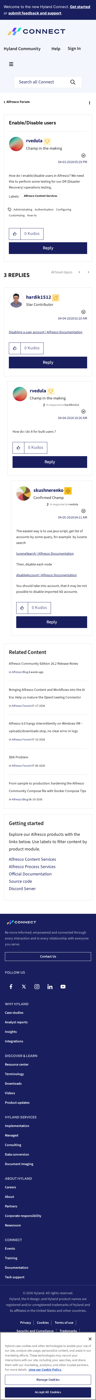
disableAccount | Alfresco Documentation (46, 575)
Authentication (44, 210)
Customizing (17, 215)
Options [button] (89, 102)
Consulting (13, 1145)
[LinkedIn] (50, 986)
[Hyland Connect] (36, 31)
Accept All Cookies (48, 1392)
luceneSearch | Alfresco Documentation (45, 553)
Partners (11, 1206)
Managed (11, 1135)
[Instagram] (37, 986)
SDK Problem (18, 757)
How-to (32, 215)
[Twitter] (24, 986)
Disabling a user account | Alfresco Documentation (45, 332)
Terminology (14, 1074)
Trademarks (68, 1331)
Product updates (17, 1102)
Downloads (13, 1083)
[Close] (90, 1339)
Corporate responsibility (23, 1215)
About (9, 1196)
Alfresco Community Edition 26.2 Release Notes (43, 663)
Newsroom (13, 1225)
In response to (62, 405)
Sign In (74, 48)
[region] (48, 1366)
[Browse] (11, 64)
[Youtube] (63, 986)
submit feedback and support (34, 13)
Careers (10, 1187)
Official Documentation (30, 874)
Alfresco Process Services (32, 867)
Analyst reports (16, 1022)
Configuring (63, 210)
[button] (15, 234)
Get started (80, 6)
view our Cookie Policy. (45, 1369)
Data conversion (17, 1154)
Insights (11, 1031)
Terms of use (64, 1322)
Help (55, 49)
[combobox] (48, 82)
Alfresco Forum (18, 101)
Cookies (43, 1322)
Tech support (14, 1277)
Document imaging (19, 1164)
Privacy (25, 1322)
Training (11, 1258)
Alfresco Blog (20, 672)
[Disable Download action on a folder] (88, 272)
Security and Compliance (35, 1331)
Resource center (17, 1064)
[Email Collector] (79, 272)
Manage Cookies (48, 1380)
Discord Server (22, 889)
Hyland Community (22, 49)
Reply (48, 248)
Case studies (14, 1012)
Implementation (17, 1126)
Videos (10, 1093)
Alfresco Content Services (40, 196)
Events (10, 1248)
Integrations (14, 1041)
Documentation (16, 1267)
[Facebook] (11, 986)
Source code (20, 881)
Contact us (48, 956)
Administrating (23, 210)
